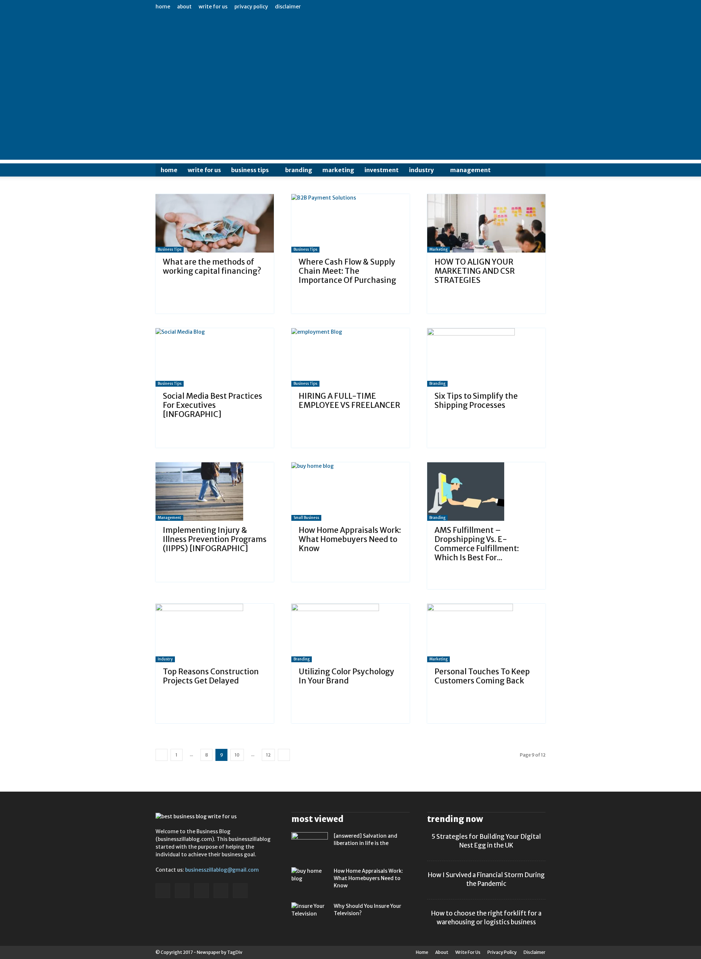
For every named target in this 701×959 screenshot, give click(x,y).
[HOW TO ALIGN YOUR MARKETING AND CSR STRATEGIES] (486, 223)
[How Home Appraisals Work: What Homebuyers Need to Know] (350, 491)
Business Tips (250, 170)
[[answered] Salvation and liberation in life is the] (309, 845)
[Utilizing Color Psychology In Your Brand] (350, 633)
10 (237, 755)
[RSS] (201, 890)
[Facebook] (163, 890)
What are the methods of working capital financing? (212, 266)
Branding (298, 170)
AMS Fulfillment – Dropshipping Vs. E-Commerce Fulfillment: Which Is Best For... (476, 543)
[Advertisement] (350, 108)
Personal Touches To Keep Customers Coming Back (482, 676)
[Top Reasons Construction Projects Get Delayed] (215, 633)
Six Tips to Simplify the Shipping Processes (476, 400)
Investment (381, 170)
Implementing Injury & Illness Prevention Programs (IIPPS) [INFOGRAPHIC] (215, 539)
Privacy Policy (251, 6)
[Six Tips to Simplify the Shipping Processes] (486, 357)
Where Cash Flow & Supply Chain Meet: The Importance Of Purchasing (347, 271)
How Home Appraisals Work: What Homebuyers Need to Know (350, 539)
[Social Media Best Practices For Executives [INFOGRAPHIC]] (215, 357)
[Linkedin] (182, 890)
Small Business (306, 517)
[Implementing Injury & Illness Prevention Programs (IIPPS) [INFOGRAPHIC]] (215, 491)
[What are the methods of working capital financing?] (215, 223)
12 (268, 755)
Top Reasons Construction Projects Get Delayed (211, 676)
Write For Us (213, 6)
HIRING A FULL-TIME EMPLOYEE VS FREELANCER (349, 400)
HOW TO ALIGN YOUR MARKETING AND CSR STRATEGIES (474, 271)
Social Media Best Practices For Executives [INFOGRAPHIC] (212, 405)
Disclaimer (288, 6)
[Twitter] (221, 890)
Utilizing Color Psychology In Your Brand (346, 676)
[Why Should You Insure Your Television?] (309, 915)
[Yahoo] (240, 890)
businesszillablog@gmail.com (222, 870)
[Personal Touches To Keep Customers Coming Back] (486, 633)
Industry (421, 170)
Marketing (338, 170)
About (184, 6)
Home (163, 6)
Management (470, 170)
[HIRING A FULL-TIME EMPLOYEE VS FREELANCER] (350, 357)
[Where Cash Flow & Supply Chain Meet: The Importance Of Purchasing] (350, 223)
